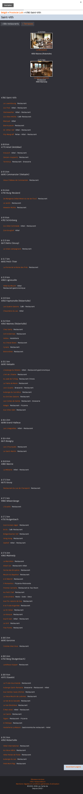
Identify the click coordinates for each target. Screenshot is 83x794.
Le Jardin (6, 203)
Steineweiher (8, 112)
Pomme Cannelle (10, 588)
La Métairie (7, 470)
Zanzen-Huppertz (10, 157)
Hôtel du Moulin (9, 286)
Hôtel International (11, 746)
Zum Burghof (8, 230)
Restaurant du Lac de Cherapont (16, 488)
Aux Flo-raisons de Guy (12, 601)
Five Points (7, 628)
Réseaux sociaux (37, 779)
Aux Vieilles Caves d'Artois (13, 692)
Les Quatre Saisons (11, 306)
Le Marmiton (8, 561)
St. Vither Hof (8, 130)
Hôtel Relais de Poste (11, 755)
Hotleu (6, 338)
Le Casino (7, 714)
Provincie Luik (16, 12)
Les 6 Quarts (8, 388)
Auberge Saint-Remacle (13, 687)
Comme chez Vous (10, 646)
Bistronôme (8, 351)
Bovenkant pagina (73, 767)
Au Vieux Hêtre (9, 750)
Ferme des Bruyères (11, 570)
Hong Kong (7, 538)
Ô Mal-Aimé (8, 710)
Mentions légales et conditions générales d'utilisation (37, 784)
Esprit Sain (7, 619)
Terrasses (28, 23)
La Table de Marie (10, 383)
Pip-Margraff (8, 134)
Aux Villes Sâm (9, 410)
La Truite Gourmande (11, 683)
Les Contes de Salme (11, 401)
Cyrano (6, 347)
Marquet (6, 121)
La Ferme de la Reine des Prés (15, 267)
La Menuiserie (41, 50)
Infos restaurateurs (37, 782)
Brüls (5, 529)
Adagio (6, 405)
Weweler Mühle (9, 207)
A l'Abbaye (7, 723)
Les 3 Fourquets (9, 447)
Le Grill (6, 623)
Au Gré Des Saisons (11, 396)
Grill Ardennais (9, 334)
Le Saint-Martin (9, 451)
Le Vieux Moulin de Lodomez (14, 696)
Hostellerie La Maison (12, 727)
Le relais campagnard (12, 249)
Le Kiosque (7, 614)
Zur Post (6, 108)
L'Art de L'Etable (9, 374)
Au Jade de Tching (10, 379)
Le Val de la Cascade (11, 701)
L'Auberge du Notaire (11, 370)
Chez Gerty (7, 329)
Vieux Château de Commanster (15, 180)
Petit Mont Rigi (9, 763)
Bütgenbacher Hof (10, 534)
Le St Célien (8, 610)
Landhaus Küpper (10, 665)
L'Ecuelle (7, 507)
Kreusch (6, 153)
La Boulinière (8, 597)
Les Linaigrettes (9, 428)
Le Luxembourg (9, 103)
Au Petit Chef (8, 592)
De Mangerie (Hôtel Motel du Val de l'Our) (20, 199)
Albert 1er (7, 566)
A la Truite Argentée (11, 605)
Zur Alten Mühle (9, 117)
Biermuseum (8, 125)
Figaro (5, 718)
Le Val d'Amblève (10, 705)
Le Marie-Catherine (41, 78)
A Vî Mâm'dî (8, 579)
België (4, 12)
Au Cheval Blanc (10, 343)
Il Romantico (8, 583)
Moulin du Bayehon (11, 574)
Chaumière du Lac (10, 311)
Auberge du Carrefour (12, 392)
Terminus (7, 162)
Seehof (6, 543)
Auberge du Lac (9, 759)
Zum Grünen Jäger (10, 525)
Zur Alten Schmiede (11, 226)
